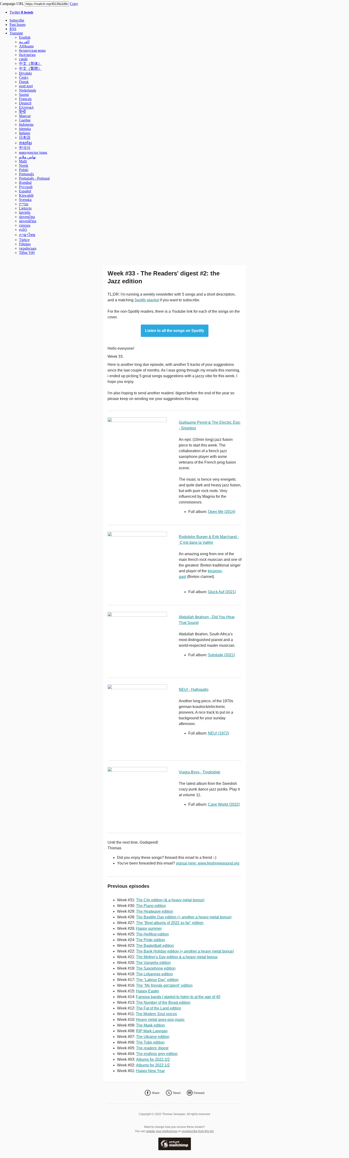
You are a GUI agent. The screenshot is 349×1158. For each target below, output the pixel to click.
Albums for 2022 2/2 (153, 1059)
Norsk (23, 165)
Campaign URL (12, 4)
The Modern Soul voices (156, 1014)
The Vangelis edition (153, 963)
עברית (23, 204)
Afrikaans (26, 46)
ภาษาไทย (27, 235)
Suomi (24, 95)
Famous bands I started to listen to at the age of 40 (178, 997)
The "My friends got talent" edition (164, 985)
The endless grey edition (157, 1054)
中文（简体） (30, 63)
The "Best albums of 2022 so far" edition (169, 923)
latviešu (24, 212)
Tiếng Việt (27, 253)
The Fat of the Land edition (158, 1008)
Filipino (25, 244)
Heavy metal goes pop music (160, 1020)
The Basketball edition (155, 946)
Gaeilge (25, 120)
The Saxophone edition (155, 968)
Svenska (25, 200)
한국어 (24, 148)
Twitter (21, 12)
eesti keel (26, 86)
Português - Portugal (34, 178)
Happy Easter (147, 991)
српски (24, 225)
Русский (26, 187)
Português (26, 174)
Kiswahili (26, 195)
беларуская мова (32, 50)
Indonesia (26, 124)
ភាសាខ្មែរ (25, 143)
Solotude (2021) (221, 655)
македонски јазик (33, 152)
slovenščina (27, 221)
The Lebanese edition (154, 974)
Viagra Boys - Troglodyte (199, 772)
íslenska (25, 129)
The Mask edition (150, 1025)
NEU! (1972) (218, 733)
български (27, 55)
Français (25, 99)
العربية (24, 42)
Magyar (25, 116)
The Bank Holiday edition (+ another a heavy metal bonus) (185, 951)
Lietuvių (25, 208)
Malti (23, 161)
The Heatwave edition (154, 911)
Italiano (24, 133)
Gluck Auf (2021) (222, 592)
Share (156, 1093)
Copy (74, 4)
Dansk (24, 82)
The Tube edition (150, 1042)
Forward (199, 1093)
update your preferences (162, 1131)
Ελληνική (26, 107)
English (24, 37)
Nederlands (27, 90)
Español (25, 191)
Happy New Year (150, 1071)
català (23, 59)
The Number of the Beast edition (163, 1002)
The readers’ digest (152, 1048)
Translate (16, 33)
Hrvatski (25, 73)
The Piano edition (151, 906)
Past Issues (17, 25)
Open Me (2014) (221, 512)
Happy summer (149, 928)
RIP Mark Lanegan (152, 1031)
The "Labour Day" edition (157, 980)
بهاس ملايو (27, 157)
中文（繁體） (30, 68)
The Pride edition (150, 940)
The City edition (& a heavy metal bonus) (170, 900)
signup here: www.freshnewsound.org (207, 863)
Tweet (176, 1093)
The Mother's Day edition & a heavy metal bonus (176, 957)
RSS (12, 29)
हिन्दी (22, 112)
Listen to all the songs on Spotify (174, 331)
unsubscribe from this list (197, 1131)
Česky (23, 77)
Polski (23, 170)
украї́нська (27, 248)
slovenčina (27, 217)
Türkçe (24, 240)
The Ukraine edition (152, 1037)
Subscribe (16, 20)
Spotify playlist (146, 300)
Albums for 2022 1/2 (153, 1065)
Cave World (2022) (224, 804)
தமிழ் (23, 230)
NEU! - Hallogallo (193, 690)
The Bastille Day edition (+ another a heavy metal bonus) (183, 917)
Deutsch (25, 103)
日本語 (24, 137)
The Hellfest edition (152, 934)
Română (25, 183)
